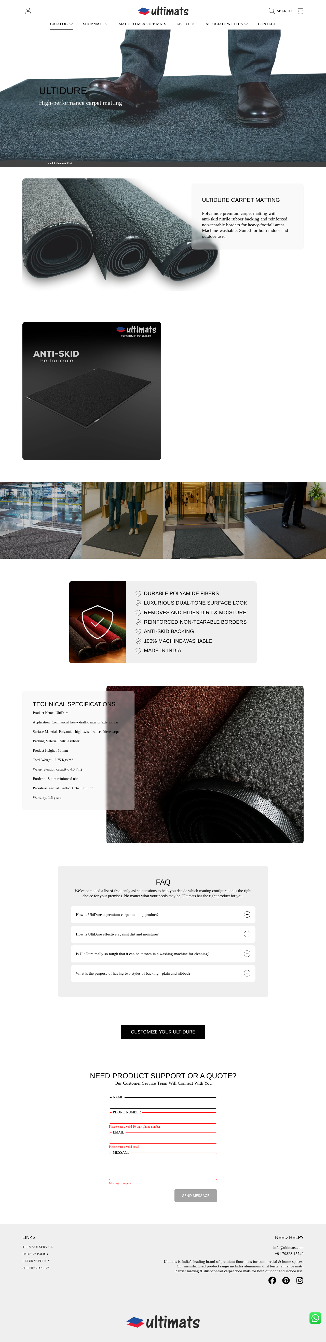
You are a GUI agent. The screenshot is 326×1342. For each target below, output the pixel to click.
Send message (195, 1195)
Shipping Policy (35, 1268)
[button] (281, 11)
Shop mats (93, 24)
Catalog (59, 24)
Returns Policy (36, 1261)
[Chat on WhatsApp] (315, 1318)
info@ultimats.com (288, 1248)
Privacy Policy (35, 1254)
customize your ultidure (163, 1032)
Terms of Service (37, 1247)
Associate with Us (225, 24)
